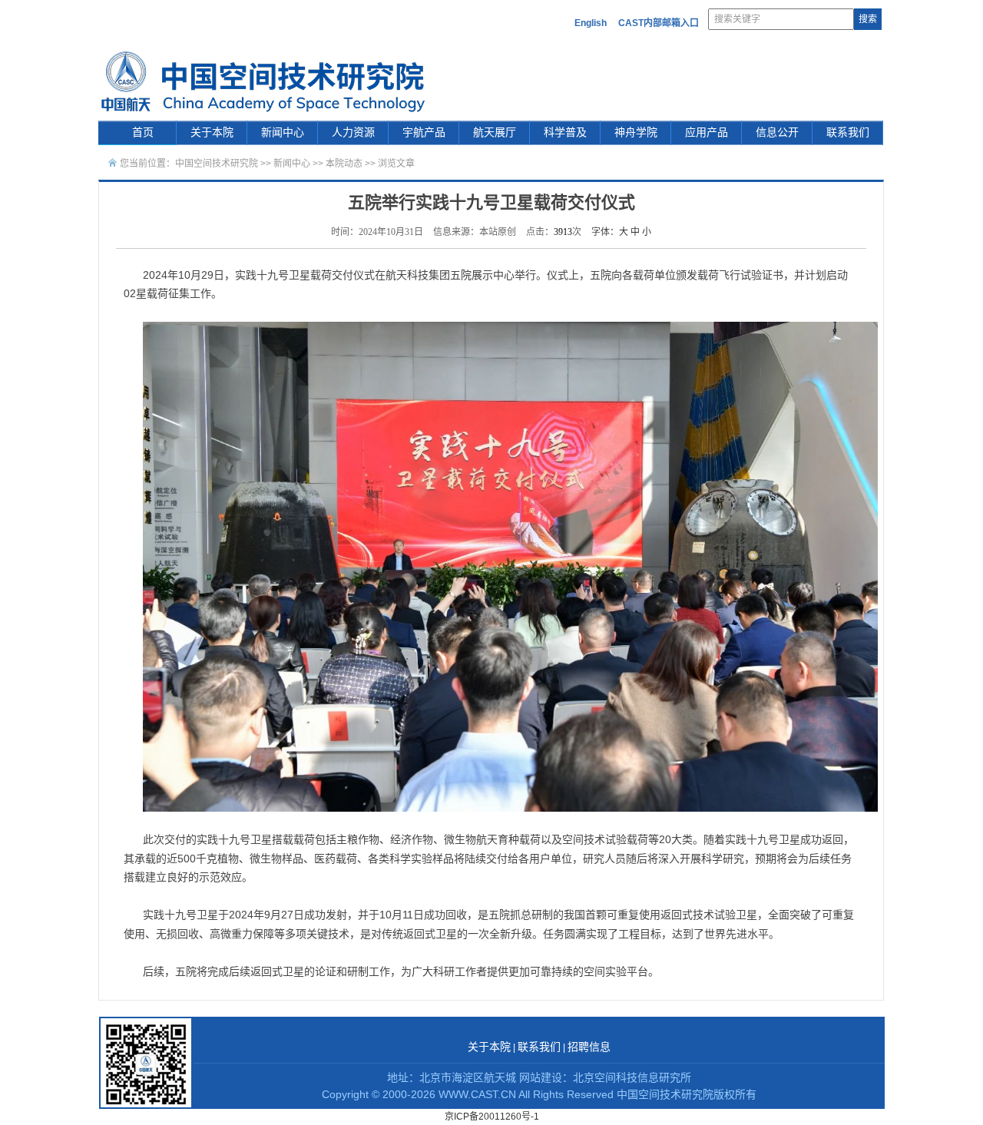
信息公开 (777, 132)
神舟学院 (635, 132)
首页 (143, 132)
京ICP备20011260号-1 (492, 1116)
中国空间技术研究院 (216, 163)
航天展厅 (494, 132)
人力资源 (353, 132)
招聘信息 (589, 1047)
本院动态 (345, 163)
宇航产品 (423, 132)
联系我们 (847, 132)
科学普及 (565, 132)
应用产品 (706, 132)
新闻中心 (282, 132)
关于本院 (211, 132)
